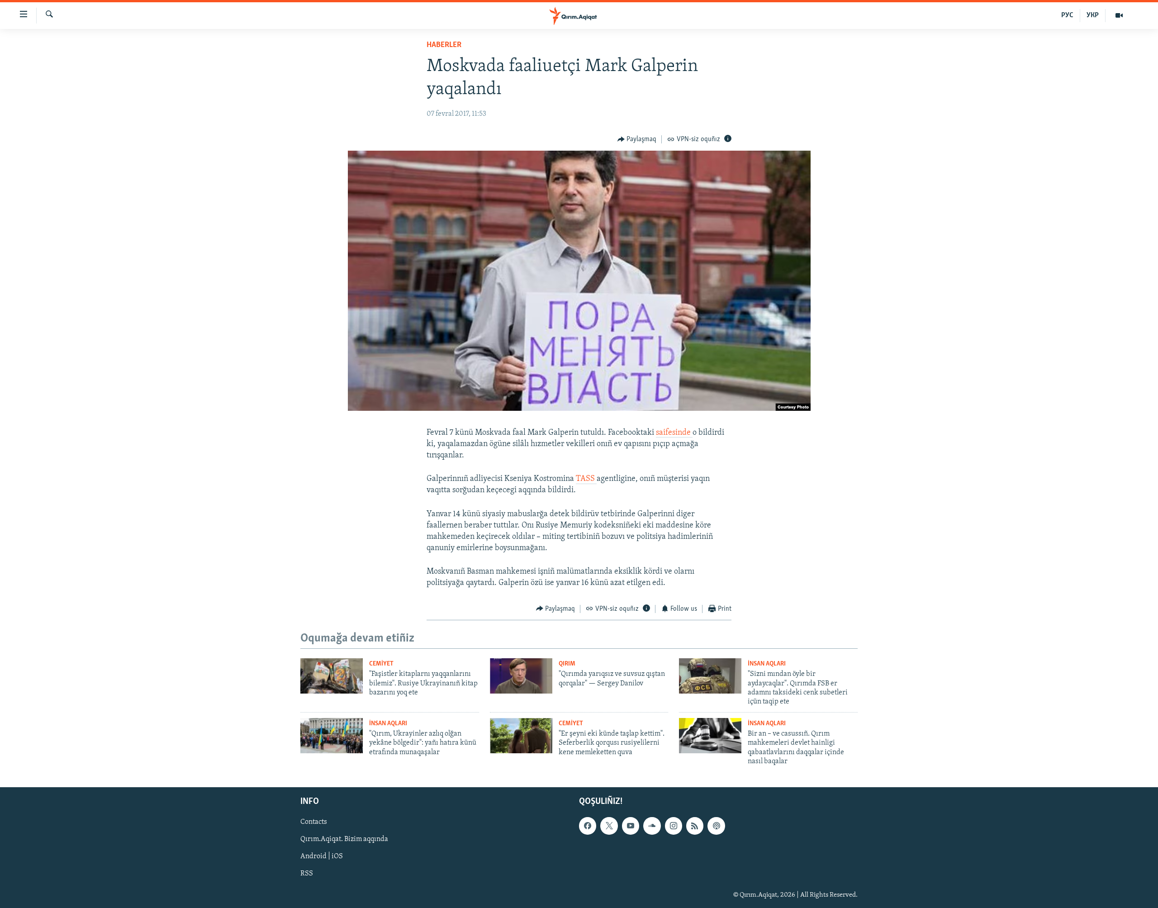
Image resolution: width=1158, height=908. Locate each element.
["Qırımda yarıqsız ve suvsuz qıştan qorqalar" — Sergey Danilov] (521, 676)
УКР (1093, 15)
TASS (586, 479)
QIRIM (567, 664)
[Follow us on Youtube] (630, 825)
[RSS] (694, 825)
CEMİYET (381, 664)
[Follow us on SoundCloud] (651, 825)
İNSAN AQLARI (767, 664)
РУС (1067, 15)
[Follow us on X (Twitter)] (608, 825)
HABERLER (444, 45)
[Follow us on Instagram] (673, 825)
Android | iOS (321, 856)
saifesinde (674, 433)
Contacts (313, 822)
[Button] (637, 139)
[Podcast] (716, 825)
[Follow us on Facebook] (587, 825)
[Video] (1119, 15)
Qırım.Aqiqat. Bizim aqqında (344, 839)
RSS (306, 873)
